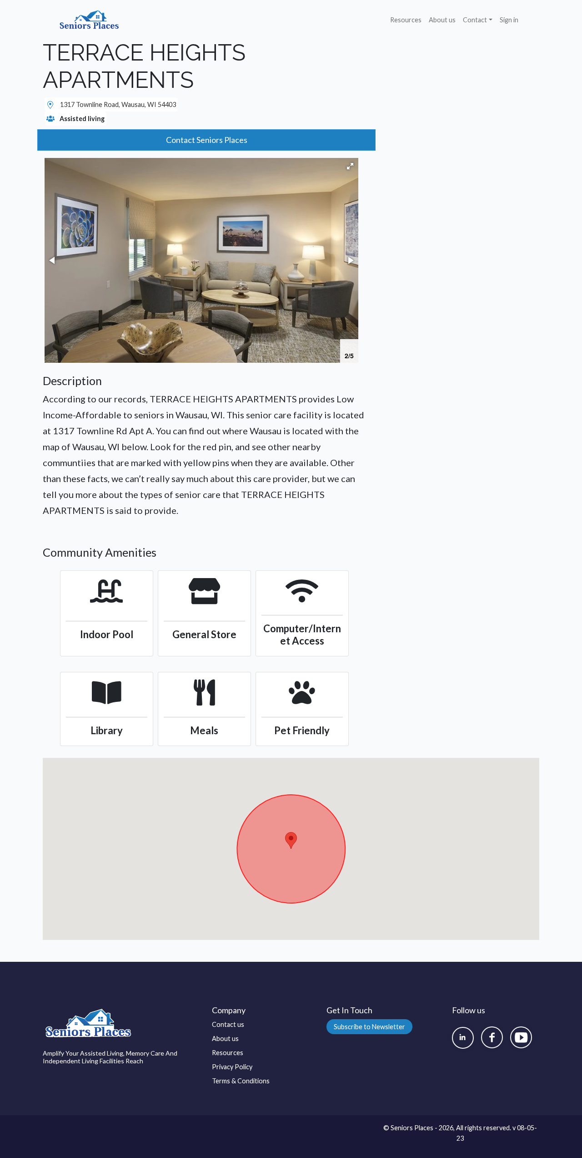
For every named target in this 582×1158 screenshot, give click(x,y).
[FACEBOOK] (492, 1037)
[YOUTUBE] (521, 1037)
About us (442, 20)
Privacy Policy (232, 1067)
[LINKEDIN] (463, 1038)
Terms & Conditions (241, 1081)
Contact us (228, 1024)
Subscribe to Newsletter (369, 1027)
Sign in (509, 20)
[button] (350, 166)
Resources (405, 20)
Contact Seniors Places (206, 140)
